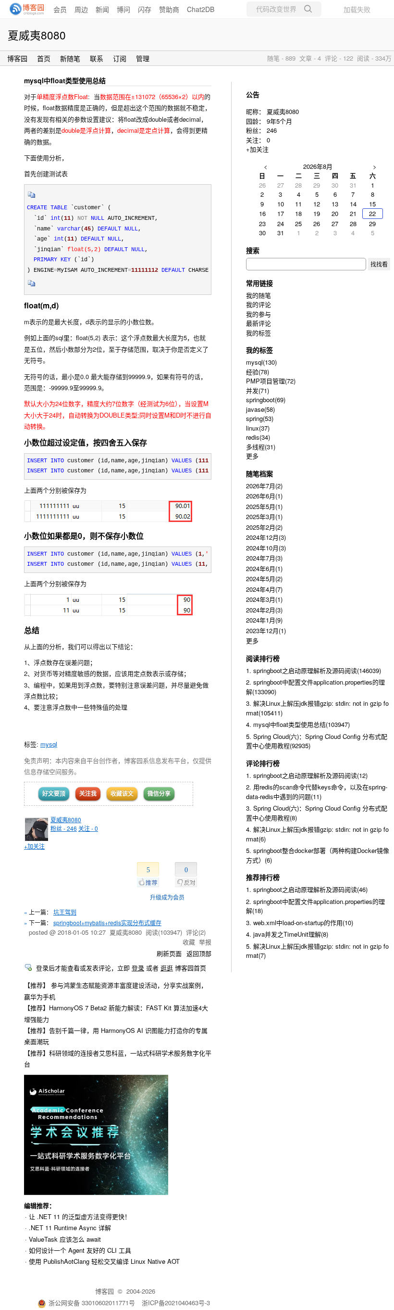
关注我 (88, 793)
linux (258, 427)
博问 (123, 9)
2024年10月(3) (266, 547)
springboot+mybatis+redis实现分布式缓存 (107, 922)
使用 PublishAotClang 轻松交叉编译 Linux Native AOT (104, 1261)
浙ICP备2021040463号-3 (176, 1302)
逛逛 (166, 967)
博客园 (17, 58)
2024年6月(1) (264, 568)
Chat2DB (200, 9)
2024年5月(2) (264, 578)
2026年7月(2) (264, 485)
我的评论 (258, 304)
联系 (96, 58)
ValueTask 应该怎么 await (65, 1239)
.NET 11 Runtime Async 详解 (70, 1227)
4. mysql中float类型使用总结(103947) (298, 724)
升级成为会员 (167, 897)
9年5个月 (279, 121)
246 (272, 130)
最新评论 (258, 323)
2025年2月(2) (264, 527)
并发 (257, 390)
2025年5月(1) (264, 506)
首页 (43, 58)
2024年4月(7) (264, 589)
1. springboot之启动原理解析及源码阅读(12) (307, 775)
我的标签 (258, 332)
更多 (252, 455)
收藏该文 (122, 793)
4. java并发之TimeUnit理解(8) (287, 934)
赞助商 (169, 9)
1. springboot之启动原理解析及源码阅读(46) (307, 889)
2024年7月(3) (264, 557)
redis (258, 437)
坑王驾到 (64, 912)
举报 (205, 941)
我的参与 (258, 313)
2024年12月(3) (266, 537)
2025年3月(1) (264, 516)
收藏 (189, 941)
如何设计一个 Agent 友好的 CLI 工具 (80, 1250)
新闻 (102, 9)
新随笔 (70, 58)
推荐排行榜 (263, 877)
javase (260, 409)
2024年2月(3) (264, 609)
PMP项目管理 (271, 380)
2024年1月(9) (264, 619)
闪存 (144, 9)
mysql (48, 744)
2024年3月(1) (264, 599)
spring (259, 418)
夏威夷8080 (37, 34)
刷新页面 (169, 953)
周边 (81, 9)
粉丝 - (63, 828)
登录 (138, 967)
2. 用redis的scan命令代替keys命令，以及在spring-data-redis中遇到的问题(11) (316, 791)
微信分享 (159, 793)
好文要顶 (53, 793)
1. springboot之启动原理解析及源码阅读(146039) (313, 670)
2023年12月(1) (266, 630)
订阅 (119, 58)
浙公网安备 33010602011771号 (92, 1302)
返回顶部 (198, 953)
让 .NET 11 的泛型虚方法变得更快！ (80, 1216)
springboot (265, 399)
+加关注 (34, 846)
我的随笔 (258, 295)
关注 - (88, 828)
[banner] (24, 9)
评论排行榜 (263, 763)
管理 (142, 58)
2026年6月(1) (264, 495)
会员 (60, 9)
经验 (257, 371)
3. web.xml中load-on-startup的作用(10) (299, 922)
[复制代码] (32, 197)
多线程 (260, 446)
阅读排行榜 (263, 658)
